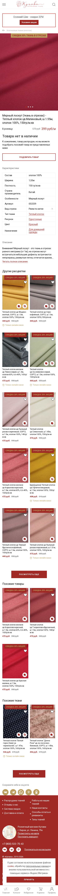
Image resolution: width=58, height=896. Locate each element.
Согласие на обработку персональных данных (28, 467)
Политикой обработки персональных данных (27, 464)
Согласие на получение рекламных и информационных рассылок (29, 474)
